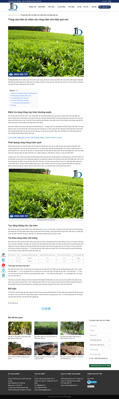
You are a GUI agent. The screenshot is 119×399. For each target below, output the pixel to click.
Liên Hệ (94, 7)
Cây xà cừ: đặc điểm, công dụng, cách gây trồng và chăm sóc (19, 337)
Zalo (3, 261)
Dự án (79, 7)
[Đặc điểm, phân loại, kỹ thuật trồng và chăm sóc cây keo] (46, 328)
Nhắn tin (3, 276)
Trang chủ (32, 7)
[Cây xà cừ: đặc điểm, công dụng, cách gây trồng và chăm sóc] (20, 328)
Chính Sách (90, 378)
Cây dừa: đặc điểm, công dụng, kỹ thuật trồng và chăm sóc (70, 337)
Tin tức (86, 7)
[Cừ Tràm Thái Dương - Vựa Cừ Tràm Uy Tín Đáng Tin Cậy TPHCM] (17, 7)
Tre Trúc (51, 7)
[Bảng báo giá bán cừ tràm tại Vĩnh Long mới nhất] (46, 348)
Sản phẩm (41, 7)
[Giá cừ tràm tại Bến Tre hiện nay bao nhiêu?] (20, 348)
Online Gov (90, 382)
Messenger (3, 271)
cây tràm (45, 229)
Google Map (3, 256)
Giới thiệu (104, 1)
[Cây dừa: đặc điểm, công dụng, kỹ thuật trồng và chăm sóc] (72, 328)
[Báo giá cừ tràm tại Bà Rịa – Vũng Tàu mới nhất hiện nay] (72, 348)
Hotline (3, 267)
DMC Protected (92, 387)
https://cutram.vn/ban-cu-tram (51, 138)
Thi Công (71, 7)
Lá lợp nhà (61, 7)
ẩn (16, 90)
